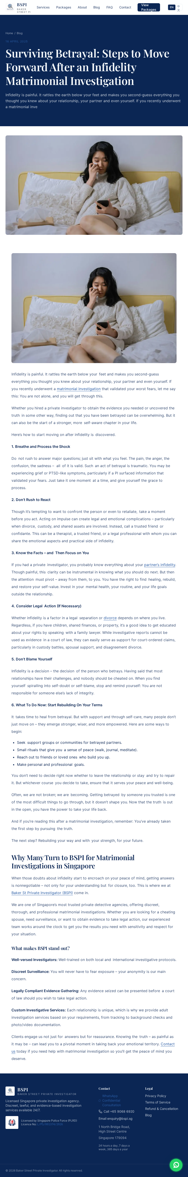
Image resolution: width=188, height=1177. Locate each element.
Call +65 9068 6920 (119, 1111)
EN (172, 7)
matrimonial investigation (79, 388)
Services (43, 7)
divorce (110, 618)
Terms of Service (157, 1102)
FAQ (109, 7)
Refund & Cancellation (161, 1109)
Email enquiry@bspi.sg (116, 1118)
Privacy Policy (155, 1096)
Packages (63, 7)
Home (9, 33)
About (82, 7)
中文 (178, 7)
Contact (125, 7)
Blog (96, 7)
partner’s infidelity (159, 564)
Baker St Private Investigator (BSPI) (42, 892)
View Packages (148, 7)
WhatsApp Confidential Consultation (111, 1100)
